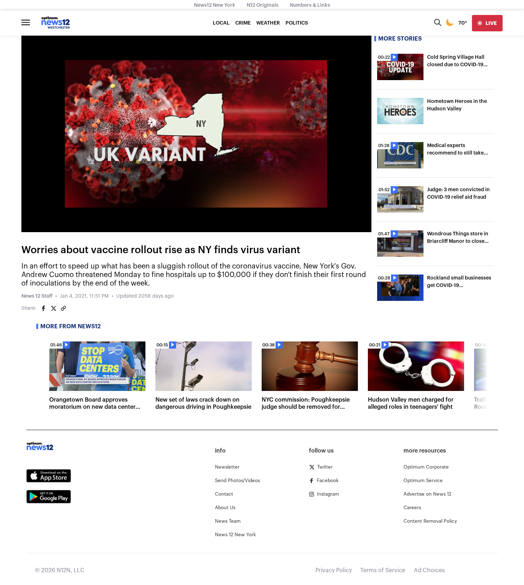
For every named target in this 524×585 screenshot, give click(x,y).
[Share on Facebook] (43, 308)
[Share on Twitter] (53, 308)
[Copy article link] (63, 308)
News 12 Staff (36, 296)
